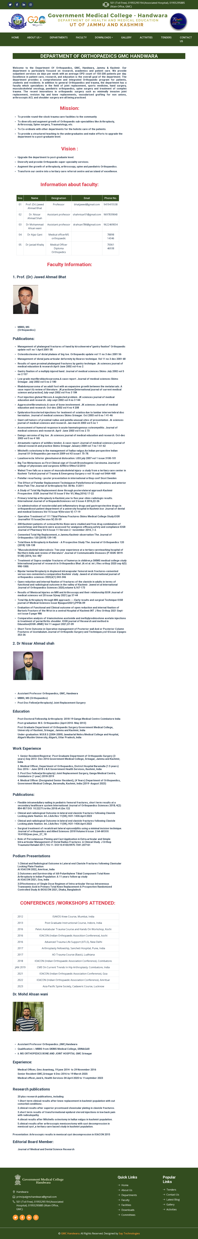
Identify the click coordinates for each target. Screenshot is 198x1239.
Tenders (166, 37)
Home (15, 37)
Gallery (126, 37)
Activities (146, 37)
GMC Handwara (70, 1233)
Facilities (126, 1205)
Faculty (81, 37)
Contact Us (186, 39)
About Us (33, 37)
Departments (59, 37)
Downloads (103, 37)
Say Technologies (129, 1233)
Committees (128, 1215)
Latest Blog (173, 1199)
